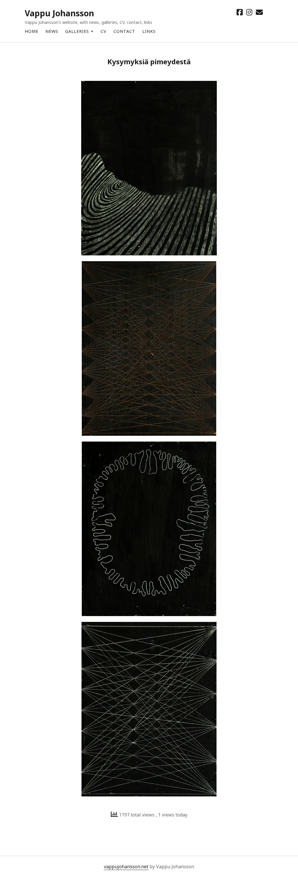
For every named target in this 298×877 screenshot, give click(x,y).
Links (149, 31)
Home (31, 31)
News (51, 31)
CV (104, 31)
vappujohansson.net (126, 866)
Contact (124, 31)
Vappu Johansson (59, 13)
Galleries (77, 31)
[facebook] (240, 12)
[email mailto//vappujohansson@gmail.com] (259, 12)
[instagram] (249, 12)
